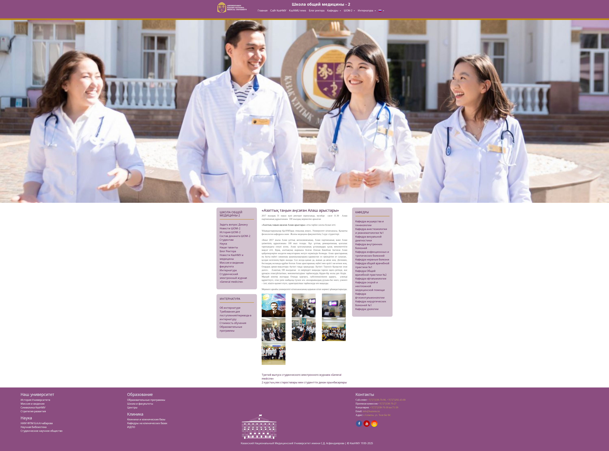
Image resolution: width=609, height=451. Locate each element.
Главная (263, 10)
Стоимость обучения (233, 323)
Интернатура (366, 10)
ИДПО (131, 427)
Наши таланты (229, 247)
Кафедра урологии (367, 309)
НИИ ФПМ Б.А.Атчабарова (37, 423)
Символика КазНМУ (33, 407)
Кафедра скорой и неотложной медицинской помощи (370, 286)
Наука (223, 243)
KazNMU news (297, 10)
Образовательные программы (146, 400)
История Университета (35, 400)
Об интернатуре (230, 308)
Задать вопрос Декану (234, 224)
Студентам (227, 240)
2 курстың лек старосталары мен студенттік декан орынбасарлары (304, 382)
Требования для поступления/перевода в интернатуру (235, 315)
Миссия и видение (33, 403)
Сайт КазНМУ (278, 10)
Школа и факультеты (140, 403)
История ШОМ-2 (230, 232)
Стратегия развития (33, 411)
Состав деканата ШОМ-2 (235, 236)
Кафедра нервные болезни (372, 259)
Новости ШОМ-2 (230, 228)
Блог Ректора (228, 251)
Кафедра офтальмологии (370, 278)
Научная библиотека (33, 427)
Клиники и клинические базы (146, 419)
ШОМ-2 (348, 10)
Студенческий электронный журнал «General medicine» (233, 277)
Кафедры (333, 10)
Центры (132, 407)
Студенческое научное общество (41, 431)
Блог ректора (316, 10)
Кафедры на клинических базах (147, 423)
